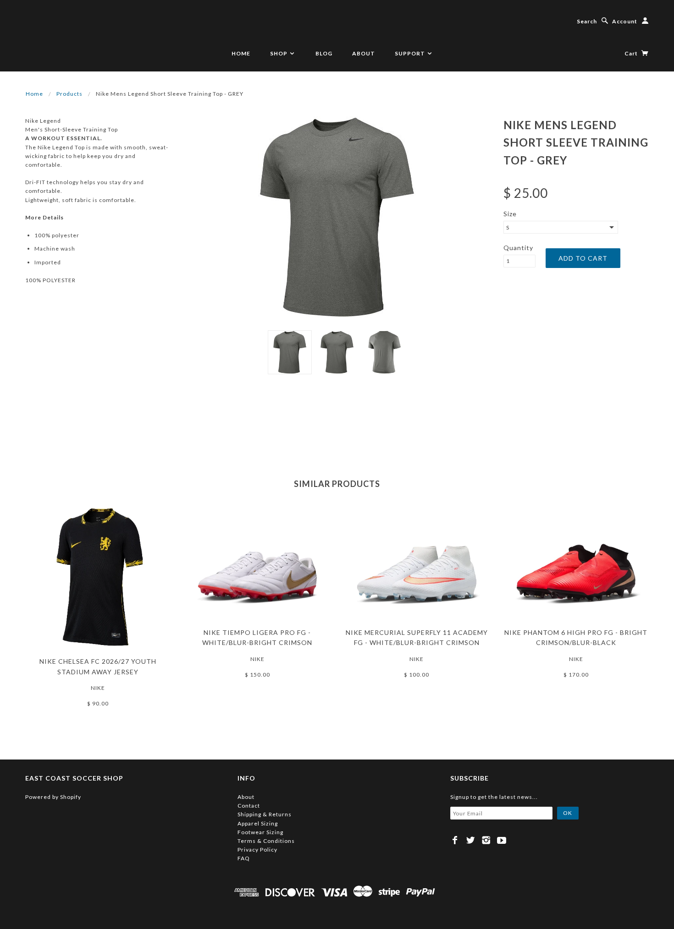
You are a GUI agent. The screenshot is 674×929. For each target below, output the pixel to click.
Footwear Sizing (260, 832)
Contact (249, 805)
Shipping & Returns (265, 814)
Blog (323, 53)
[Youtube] (502, 840)
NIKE (98, 687)
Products (69, 93)
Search (587, 21)
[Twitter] (470, 840)
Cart (631, 53)
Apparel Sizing (258, 823)
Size (510, 214)
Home (241, 53)
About (363, 53)
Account (624, 21)
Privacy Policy (257, 849)
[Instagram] (486, 840)
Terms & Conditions (266, 840)
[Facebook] (455, 840)
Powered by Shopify (53, 796)
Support (410, 53)
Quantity (518, 247)
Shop (279, 53)
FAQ (244, 858)
